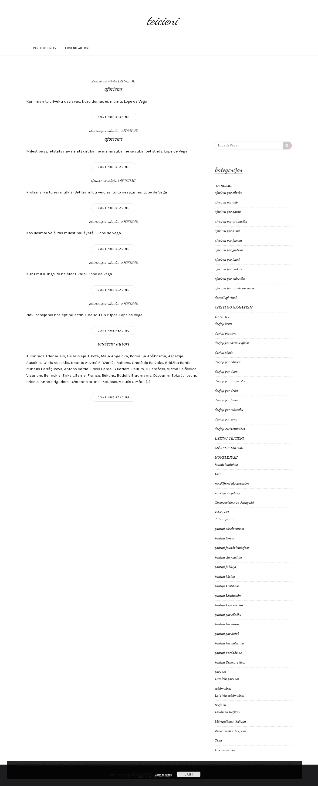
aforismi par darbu (228, 212)
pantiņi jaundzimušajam (232, 548)
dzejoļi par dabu (226, 372)
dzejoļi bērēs (223, 324)
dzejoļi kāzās (224, 353)
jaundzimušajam (226, 465)
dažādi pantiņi (225, 519)
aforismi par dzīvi (227, 231)
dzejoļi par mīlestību (229, 410)
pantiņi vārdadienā (228, 653)
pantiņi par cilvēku (228, 615)
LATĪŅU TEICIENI (229, 438)
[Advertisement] (253, 101)
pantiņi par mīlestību (229, 643)
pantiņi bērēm (224, 538)
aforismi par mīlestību (104, 131)
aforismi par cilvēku (104, 81)
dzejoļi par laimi (226, 400)
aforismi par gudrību (229, 250)
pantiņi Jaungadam (228, 557)
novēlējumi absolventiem (232, 484)
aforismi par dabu (227, 202)
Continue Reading (114, 117)
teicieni (162, 20)
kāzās (219, 474)
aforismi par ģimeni (228, 241)
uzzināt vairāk (163, 774)
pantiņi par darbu (227, 624)
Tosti (218, 741)
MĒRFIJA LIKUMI (229, 448)
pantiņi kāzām (225, 577)
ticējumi (220, 705)
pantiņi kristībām (227, 586)
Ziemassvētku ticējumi (230, 731)
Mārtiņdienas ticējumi (230, 722)
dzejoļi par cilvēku (228, 362)
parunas (220, 672)
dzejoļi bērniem (225, 333)
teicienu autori (76, 48)
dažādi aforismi (226, 298)
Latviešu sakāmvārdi (229, 696)
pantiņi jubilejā (225, 567)
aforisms (114, 89)
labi (189, 774)
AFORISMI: (128, 81)
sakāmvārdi (223, 689)
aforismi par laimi (227, 260)
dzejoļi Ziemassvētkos (230, 429)
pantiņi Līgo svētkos (229, 605)
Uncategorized (225, 750)
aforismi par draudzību (231, 222)
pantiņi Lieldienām (228, 596)
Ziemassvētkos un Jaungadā (234, 503)
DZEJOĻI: (222, 317)
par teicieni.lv (44, 48)
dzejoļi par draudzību (230, 381)
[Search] (287, 145)
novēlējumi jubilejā (228, 493)
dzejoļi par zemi (226, 419)
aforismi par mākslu (228, 269)
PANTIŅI (222, 512)
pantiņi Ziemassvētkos (230, 662)
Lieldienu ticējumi (227, 712)
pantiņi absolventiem (229, 529)
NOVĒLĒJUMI (226, 458)
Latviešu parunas (227, 679)
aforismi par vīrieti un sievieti (236, 288)
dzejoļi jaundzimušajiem (232, 343)
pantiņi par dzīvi (227, 634)
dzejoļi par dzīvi (226, 391)
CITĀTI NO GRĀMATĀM (234, 307)
